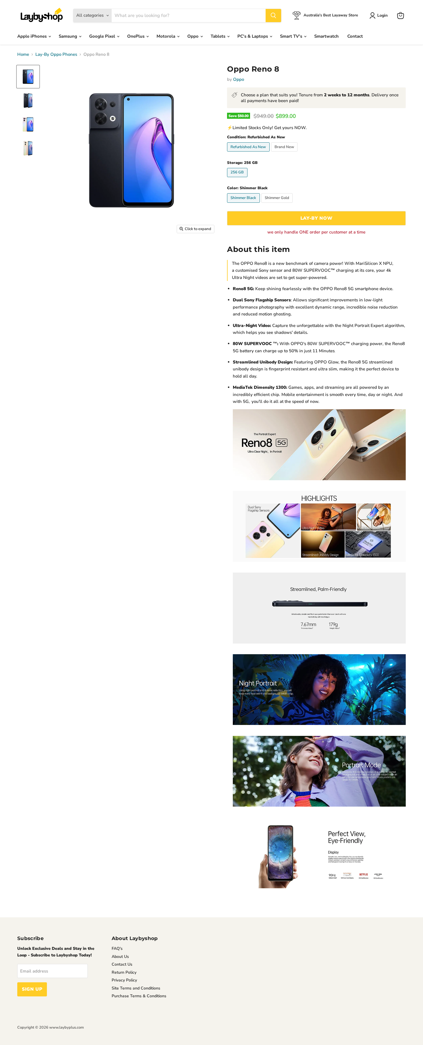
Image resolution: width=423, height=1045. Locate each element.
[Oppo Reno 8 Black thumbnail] (28, 76)
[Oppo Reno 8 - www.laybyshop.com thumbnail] (28, 100)
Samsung (68, 36)
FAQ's (117, 948)
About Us (120, 956)
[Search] (273, 15)
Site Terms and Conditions (136, 988)
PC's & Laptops (253, 36)
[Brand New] (285, 153)
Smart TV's (291, 36)
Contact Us (122, 964)
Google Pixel (102, 36)
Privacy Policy (124, 980)
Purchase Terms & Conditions (139, 996)
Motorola (166, 36)
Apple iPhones (32, 36)
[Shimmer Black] (244, 204)
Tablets (218, 36)
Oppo (193, 36)
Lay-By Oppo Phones (56, 54)
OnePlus (136, 36)
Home (23, 54)
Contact (355, 36)
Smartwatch (326, 36)
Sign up (32, 989)
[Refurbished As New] (249, 153)
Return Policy (124, 972)
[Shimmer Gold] (277, 204)
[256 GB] (238, 178)
